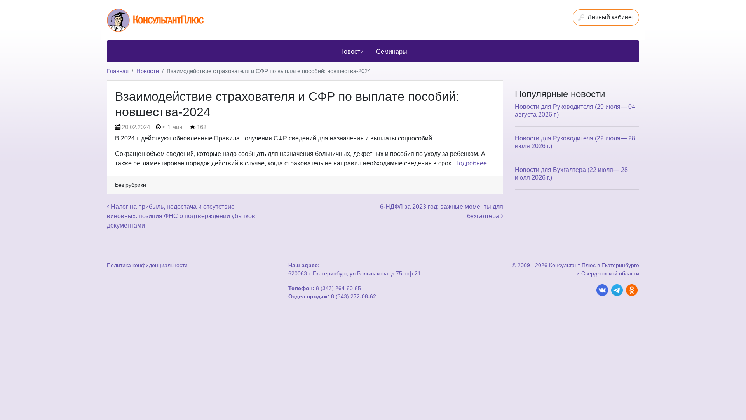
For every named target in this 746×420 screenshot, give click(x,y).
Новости (147, 71)
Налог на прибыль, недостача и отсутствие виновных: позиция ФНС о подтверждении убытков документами (181, 216)
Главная (118, 71)
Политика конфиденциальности (147, 265)
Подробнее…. (474, 163)
